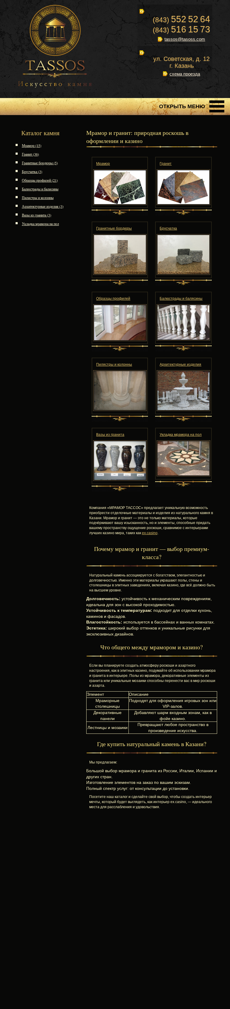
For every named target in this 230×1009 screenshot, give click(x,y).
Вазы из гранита (110, 435)
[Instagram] (166, 88)
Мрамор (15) (31, 145)
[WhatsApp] (178, 88)
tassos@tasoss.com (184, 39)
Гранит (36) (30, 154)
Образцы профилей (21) (40, 180)
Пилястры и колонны (38, 197)
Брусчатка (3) (32, 171)
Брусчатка (168, 228)
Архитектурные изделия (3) (42, 206)
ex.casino (150, 533)
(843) (181, 20)
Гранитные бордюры (114, 228)
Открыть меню (182, 106)
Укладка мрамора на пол (40, 223)
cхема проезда (185, 73)
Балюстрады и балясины (40, 188)
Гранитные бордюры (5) (40, 162)
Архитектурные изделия (180, 364)
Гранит (166, 164)
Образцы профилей (113, 298)
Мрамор (103, 164)
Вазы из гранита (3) (36, 215)
